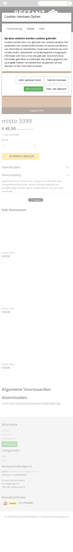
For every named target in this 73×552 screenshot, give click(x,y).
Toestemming (14, 28)
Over (41, 28)
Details (30, 28)
